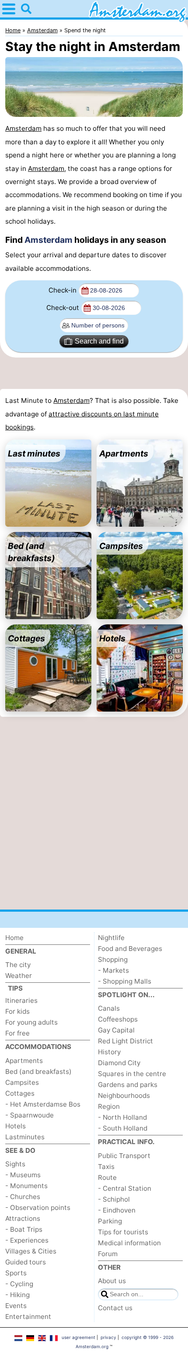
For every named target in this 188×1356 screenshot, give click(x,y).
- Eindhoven (117, 1210)
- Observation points (37, 1207)
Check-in (63, 290)
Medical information (129, 1243)
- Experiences (27, 1240)
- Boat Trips (23, 1229)
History (109, 1052)
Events (16, 1305)
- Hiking (17, 1295)
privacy (108, 1337)
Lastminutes (25, 1137)
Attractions (22, 1218)
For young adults (31, 1022)
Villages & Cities (30, 1251)
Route (107, 1177)
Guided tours (25, 1262)
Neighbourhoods (124, 1095)
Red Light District (125, 1041)
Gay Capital (116, 1030)
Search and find (99, 341)
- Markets (113, 970)
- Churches (22, 1196)
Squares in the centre (132, 1074)
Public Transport (124, 1156)
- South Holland (122, 1128)
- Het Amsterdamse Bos (42, 1104)
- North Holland (122, 1117)
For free (17, 1033)
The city (18, 965)
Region (109, 1106)
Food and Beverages (130, 948)
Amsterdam (23, 128)
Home (14, 938)
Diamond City (119, 1063)
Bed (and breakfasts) (38, 1071)
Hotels (15, 1126)
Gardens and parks (127, 1084)
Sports (16, 1273)
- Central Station (124, 1188)
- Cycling (19, 1284)
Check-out (62, 307)
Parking (110, 1221)
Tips (15, 988)
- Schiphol (114, 1199)
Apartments (24, 1060)
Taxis (106, 1166)
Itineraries (21, 1000)
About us (112, 1281)
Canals (109, 1008)
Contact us (115, 1308)
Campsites (22, 1082)
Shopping (113, 959)
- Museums (23, 1175)
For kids (17, 1011)
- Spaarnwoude (29, 1115)
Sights (15, 1164)
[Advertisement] (94, 373)
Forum (108, 1254)
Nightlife (111, 938)
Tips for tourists (123, 1232)
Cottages (20, 1093)
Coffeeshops (118, 1019)
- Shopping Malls (124, 981)
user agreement (78, 1337)
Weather (18, 975)
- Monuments (26, 1186)
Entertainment (28, 1316)
